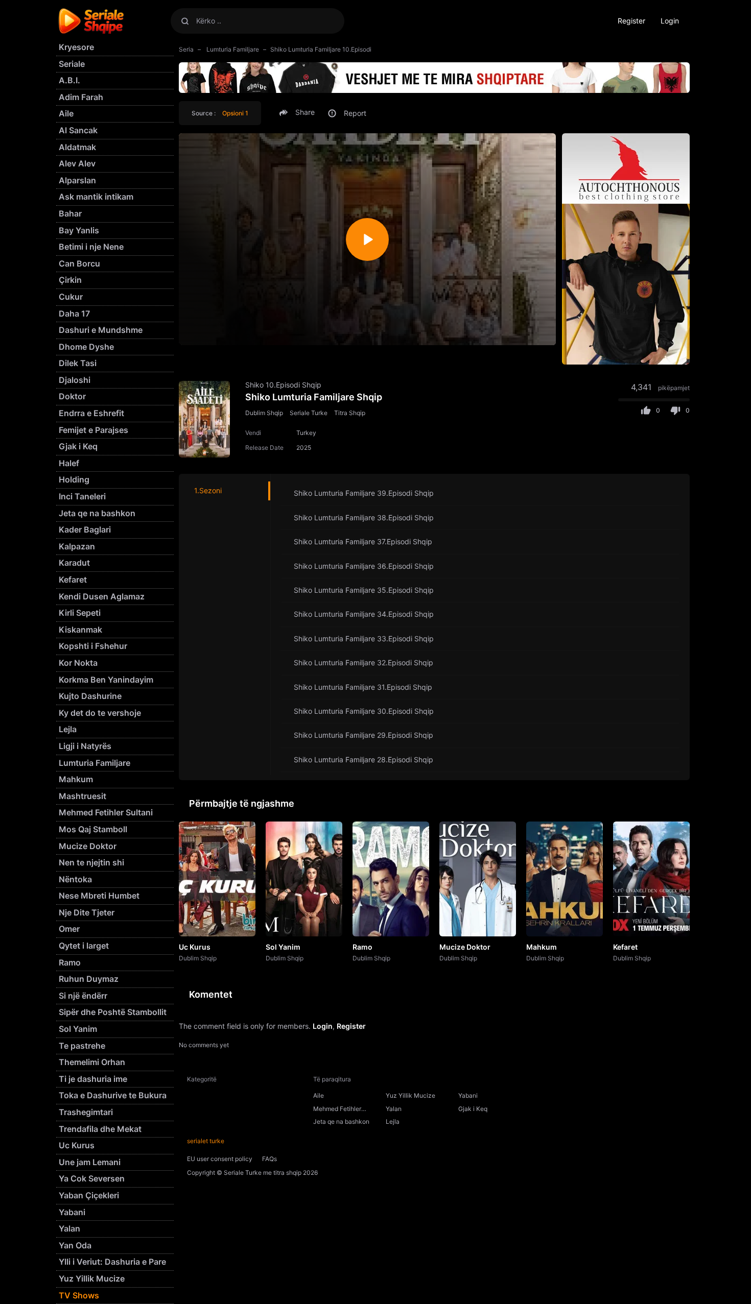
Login (670, 20)
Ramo (362, 947)
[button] (298, 112)
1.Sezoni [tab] (208, 490)
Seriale (72, 64)
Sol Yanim (283, 947)
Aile (318, 1095)
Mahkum (541, 947)
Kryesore (76, 47)
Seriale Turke (308, 413)
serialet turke (205, 1141)
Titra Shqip (349, 413)
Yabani (468, 1095)
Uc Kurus (194, 947)
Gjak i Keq (472, 1109)
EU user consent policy (219, 1159)
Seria (186, 49)
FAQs (269, 1159)
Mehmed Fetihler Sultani (337, 1110)
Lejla (393, 1121)
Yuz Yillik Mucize (410, 1095)
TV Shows (79, 1295)
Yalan (394, 1109)
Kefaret (625, 947)
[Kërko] (185, 21)
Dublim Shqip (264, 413)
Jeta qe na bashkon (341, 1121)
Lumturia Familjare (232, 49)
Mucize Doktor (464, 947)
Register (631, 20)
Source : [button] (220, 113)
